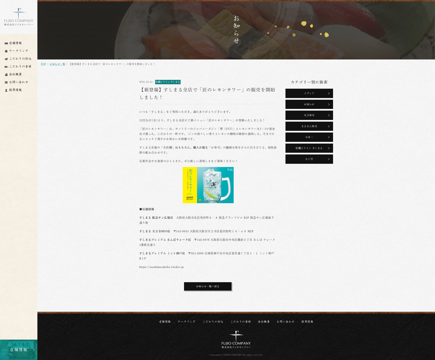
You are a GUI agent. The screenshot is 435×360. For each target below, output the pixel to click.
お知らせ (309, 104)
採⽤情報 (307, 322)
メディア (309, 93)
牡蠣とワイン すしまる (309, 148)
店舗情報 (165, 322)
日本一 (309, 137)
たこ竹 (309, 159)
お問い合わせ (286, 322)
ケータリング (187, 322)
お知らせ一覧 (57, 64)
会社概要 (264, 322)
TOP (43, 64)
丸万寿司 (309, 115)
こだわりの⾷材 (240, 322)
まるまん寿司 (309, 126)
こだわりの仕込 (213, 322)
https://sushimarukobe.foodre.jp (161, 267)
